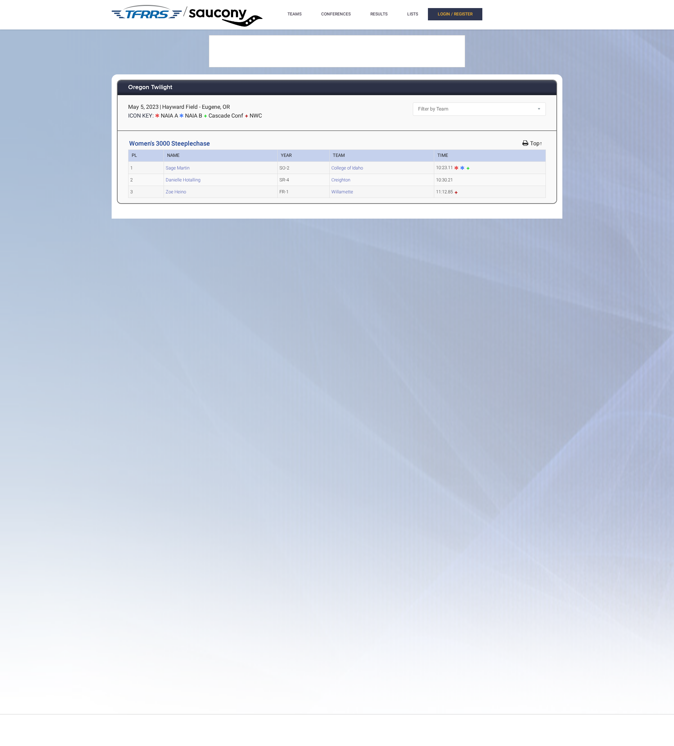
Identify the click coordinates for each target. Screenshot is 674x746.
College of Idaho (347, 168)
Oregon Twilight (150, 88)
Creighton (340, 179)
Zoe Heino (176, 191)
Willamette (342, 191)
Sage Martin (178, 168)
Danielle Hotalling (183, 179)
